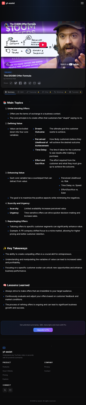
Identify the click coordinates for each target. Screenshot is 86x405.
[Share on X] (15, 83)
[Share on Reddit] (39, 83)
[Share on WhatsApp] (25, 83)
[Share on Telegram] (30, 83)
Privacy (47, 367)
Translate (76, 92)
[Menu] (82, 3)
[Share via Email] (34, 83)
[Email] (10, 390)
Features (6, 367)
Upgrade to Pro (43, 330)
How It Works (8, 371)
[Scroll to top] (81, 400)
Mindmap (61, 92)
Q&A (22, 92)
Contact (47, 371)
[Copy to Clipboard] (11, 83)
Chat (48, 92)
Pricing (5, 375)
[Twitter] (5, 390)
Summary (11, 92)
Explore (5, 379)
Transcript (34, 92)
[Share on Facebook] (20, 83)
